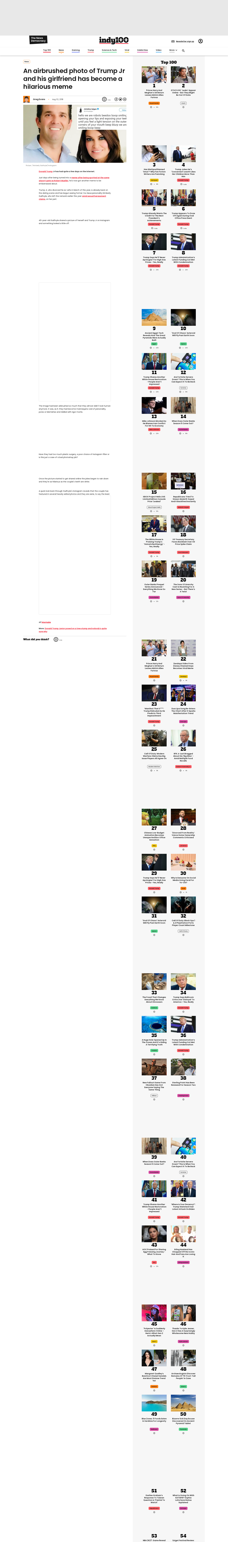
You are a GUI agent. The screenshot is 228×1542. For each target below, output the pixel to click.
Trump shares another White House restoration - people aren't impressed (154, 380)
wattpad (154, 180)
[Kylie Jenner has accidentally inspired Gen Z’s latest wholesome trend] (183, 1312)
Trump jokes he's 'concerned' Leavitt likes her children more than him (183, 173)
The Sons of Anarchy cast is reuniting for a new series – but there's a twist (183, 588)
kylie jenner (183, 1341)
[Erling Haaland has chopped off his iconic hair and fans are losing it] (183, 1233)
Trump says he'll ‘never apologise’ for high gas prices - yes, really (154, 259)
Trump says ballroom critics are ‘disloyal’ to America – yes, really (183, 999)
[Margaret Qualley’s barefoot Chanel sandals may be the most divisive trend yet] (154, 1357)
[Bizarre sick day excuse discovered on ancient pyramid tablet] (183, 1402)
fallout (154, 1096)
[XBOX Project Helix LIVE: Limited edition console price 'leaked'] (154, 480)
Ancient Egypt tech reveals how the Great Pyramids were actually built (154, 336)
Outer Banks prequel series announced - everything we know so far (154, 588)
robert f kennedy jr (183, 767)
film (154, 846)
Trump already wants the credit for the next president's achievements (154, 217)
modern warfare (154, 767)
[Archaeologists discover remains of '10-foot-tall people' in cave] (183, 1357)
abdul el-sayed (183, 507)
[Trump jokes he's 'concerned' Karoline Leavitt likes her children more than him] (183, 153)
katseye (183, 1508)
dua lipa (183, 722)
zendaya (183, 676)
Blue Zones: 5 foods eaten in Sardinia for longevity (154, 1419)
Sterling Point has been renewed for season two (183, 1083)
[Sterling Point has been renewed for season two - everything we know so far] (183, 1066)
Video (159, 50)
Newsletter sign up (185, 41)
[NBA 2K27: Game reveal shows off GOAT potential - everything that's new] (154, 1524)
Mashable (46, 622)
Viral (127, 50)
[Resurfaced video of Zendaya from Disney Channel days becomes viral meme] (183, 647)
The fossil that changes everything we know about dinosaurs (154, 999)
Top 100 (47, 50)
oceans (154, 1051)
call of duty (183, 931)
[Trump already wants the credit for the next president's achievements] (154, 197)
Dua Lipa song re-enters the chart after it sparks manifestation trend (183, 711)
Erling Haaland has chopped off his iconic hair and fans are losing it (183, 1253)
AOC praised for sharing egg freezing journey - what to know (154, 1251)
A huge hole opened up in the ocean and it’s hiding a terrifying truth (154, 1042)
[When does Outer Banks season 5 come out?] (183, 405)
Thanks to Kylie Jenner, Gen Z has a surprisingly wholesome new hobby (183, 1330)
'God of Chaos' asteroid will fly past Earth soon (183, 334)
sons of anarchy (183, 597)
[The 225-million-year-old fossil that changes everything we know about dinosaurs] (154, 981)
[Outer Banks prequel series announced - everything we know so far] (154, 568)
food (183, 888)
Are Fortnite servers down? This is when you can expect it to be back (183, 379)
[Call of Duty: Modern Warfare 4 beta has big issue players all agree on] (154, 737)
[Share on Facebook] (116, 99)
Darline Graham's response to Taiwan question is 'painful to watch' (154, 1499)
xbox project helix (154, 507)
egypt (154, 344)
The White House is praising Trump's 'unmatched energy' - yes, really (154, 543)
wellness (154, 1429)
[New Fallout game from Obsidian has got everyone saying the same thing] (154, 1066)
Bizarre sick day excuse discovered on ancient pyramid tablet (183, 1421)
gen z (154, 1341)
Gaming (76, 50)
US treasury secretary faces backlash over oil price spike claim (183, 541)
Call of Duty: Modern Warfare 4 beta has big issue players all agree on (154, 756)
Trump (91, 50)
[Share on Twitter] (120, 99)
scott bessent (183, 552)
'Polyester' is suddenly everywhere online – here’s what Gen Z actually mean (154, 1332)
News (61, 50)
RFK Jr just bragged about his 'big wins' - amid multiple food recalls (183, 757)
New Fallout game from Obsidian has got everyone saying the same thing (154, 1086)
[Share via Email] (124, 99)
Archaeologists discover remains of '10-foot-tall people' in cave (183, 1376)
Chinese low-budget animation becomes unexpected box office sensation (154, 836)
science (154, 1008)
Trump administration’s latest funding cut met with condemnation (183, 259)
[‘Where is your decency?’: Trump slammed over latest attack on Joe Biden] (183, 1188)
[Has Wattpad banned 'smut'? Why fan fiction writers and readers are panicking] (154, 153)
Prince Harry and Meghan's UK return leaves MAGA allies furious (154, 94)
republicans (154, 1508)
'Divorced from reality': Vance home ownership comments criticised (183, 835)
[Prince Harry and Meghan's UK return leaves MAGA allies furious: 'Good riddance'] (154, 74)
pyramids (183, 1429)
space (183, 344)
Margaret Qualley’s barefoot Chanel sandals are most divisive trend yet (154, 1377)
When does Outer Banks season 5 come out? (183, 422)
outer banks (183, 430)
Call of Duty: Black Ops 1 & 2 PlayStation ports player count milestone (183, 922)
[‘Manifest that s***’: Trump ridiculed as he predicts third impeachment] (154, 692)
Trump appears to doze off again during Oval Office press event (183, 215)
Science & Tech (109, 50)
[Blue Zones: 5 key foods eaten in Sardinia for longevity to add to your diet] (154, 1402)
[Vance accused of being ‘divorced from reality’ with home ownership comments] (183, 816)
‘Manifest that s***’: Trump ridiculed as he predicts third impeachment (154, 712)
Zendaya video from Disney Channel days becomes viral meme (183, 665)
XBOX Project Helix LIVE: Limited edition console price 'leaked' (154, 499)
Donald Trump (46, 171)
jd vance (183, 846)
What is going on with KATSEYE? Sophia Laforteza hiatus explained (183, 1499)
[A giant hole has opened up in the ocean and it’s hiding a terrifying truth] (154, 1024)
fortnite (183, 388)
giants (183, 1387)
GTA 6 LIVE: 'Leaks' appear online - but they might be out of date (183, 92)
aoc (154, 1262)
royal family (154, 103)
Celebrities (142, 50)
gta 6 (183, 103)
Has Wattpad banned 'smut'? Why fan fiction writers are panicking (154, 171)
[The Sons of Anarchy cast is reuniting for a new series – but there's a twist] (183, 568)
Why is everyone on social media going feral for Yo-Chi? (183, 880)
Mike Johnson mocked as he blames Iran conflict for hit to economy (154, 423)
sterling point (183, 1096)
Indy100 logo (114, 40)
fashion (154, 1387)
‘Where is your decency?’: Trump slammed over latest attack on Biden (183, 1206)
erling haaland (183, 1262)
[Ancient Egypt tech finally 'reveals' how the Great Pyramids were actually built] (154, 317)
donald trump (183, 180)
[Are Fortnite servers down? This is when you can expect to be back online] (183, 361)
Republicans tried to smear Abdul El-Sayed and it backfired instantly (183, 499)
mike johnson (154, 430)
